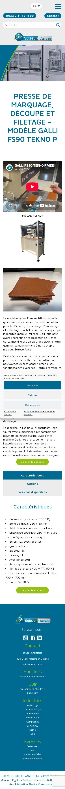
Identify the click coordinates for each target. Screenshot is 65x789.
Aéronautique (32, 717)
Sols (33, 733)
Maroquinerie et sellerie (32, 689)
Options (32, 483)
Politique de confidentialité (38, 780)
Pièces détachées (32, 754)
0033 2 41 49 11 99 (20, 15)
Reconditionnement (33, 758)
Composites (32, 721)
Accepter (32, 385)
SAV (32, 750)
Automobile (33, 713)
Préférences (32, 405)
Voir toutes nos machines (33, 676)
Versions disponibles (32, 492)
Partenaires (32, 746)
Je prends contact (32, 461)
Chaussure (32, 692)
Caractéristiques (32, 475)
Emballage (32, 705)
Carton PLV (32, 725)
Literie (32, 729)
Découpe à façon (32, 709)
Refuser (32, 395)
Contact (53, 15)
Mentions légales (10, 780)
